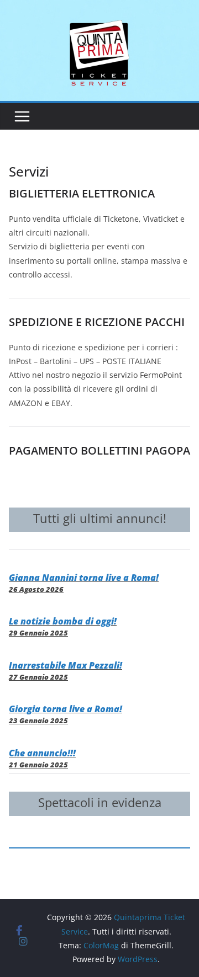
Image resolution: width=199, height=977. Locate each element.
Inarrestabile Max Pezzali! (65, 665)
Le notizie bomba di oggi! (63, 621)
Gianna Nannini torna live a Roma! (84, 578)
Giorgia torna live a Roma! (65, 709)
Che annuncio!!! (42, 753)
